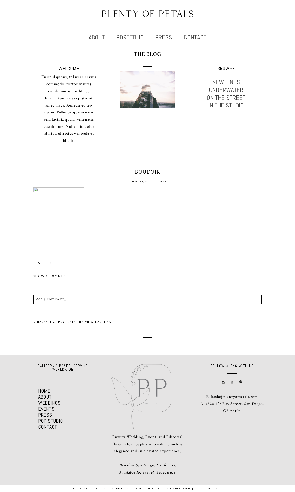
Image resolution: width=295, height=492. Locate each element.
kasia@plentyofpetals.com (234, 396)
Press (163, 37)
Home (44, 391)
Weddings (49, 403)
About (97, 37)
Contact (195, 37)
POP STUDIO (50, 421)
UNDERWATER (226, 90)
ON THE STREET (226, 98)
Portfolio (130, 37)
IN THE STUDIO (226, 105)
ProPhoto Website (209, 488)
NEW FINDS (226, 82)
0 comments (52, 276)
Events (46, 409)
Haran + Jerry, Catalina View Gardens (74, 321)
